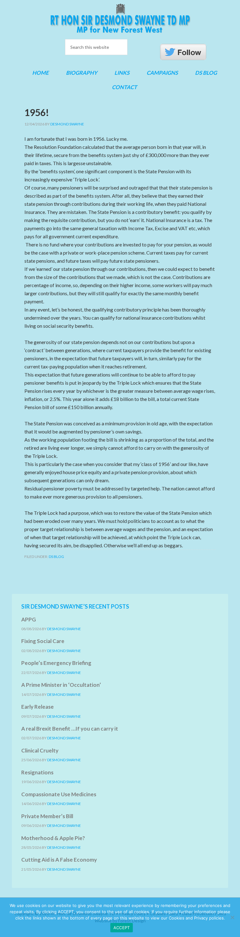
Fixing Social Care (42, 641)
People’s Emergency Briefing (56, 663)
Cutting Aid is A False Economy (59, 859)
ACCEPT (121, 927)
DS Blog (56, 556)
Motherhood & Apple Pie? (53, 838)
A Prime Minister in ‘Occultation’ (61, 684)
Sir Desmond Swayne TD (120, 18)
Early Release (37, 706)
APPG (28, 619)
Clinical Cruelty (39, 750)
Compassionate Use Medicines (58, 794)
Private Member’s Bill (47, 816)
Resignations (37, 772)
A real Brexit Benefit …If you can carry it (69, 728)
